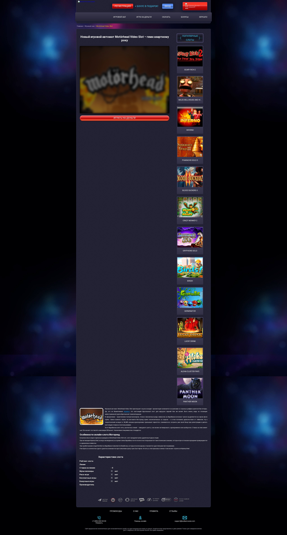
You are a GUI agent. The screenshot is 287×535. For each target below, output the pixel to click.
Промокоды (116, 511)
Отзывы (173, 511)
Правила (154, 511)
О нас (135, 511)
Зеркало (203, 17)
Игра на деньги (144, 17)
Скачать (166, 17)
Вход (168, 6)
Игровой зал (119, 17)
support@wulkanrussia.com (185, 521)
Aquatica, (127, 411)
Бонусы (185, 17)
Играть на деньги (125, 118)
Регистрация (123, 6)
